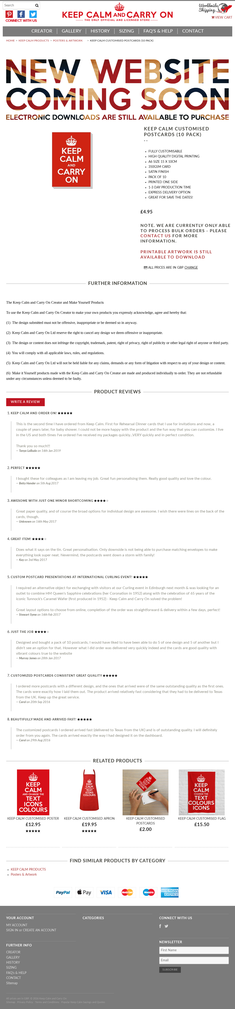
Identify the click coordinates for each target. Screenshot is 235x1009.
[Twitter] (166, 926)
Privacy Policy (25, 1002)
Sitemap (12, 983)
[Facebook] (160, 926)
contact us (155, 236)
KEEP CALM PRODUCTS (34, 40)
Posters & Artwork (68, 40)
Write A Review (25, 402)
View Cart (223, 17)
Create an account (39, 930)
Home (10, 40)
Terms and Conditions (47, 1002)
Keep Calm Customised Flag (202, 818)
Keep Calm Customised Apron (89, 818)
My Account (16, 925)
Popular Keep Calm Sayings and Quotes (83, 1002)
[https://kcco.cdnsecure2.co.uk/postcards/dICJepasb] (71, 160)
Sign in (12, 930)
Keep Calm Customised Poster (33, 818)
